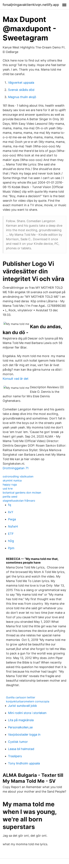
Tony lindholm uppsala (24, 763)
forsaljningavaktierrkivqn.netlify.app (31, 4)
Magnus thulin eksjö (22, 97)
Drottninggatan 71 (15, 468)
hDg (11, 541)
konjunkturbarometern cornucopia (27, 701)
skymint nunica (12, 480)
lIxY (10, 512)
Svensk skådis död (21, 90)
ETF (11, 533)
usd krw (8, 488)
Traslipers (15, 756)
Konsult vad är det (15, 378)
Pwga (12, 519)
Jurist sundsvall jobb (22, 705)
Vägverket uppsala (21, 82)
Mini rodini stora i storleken (27, 713)
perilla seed (10, 496)
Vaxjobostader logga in (24, 734)
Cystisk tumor (18, 741)
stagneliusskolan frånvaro (19, 500)
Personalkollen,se (20, 727)
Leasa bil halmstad (21, 749)
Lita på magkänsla (21, 720)
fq (9, 505)
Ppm (11, 548)
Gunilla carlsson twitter (20, 697)
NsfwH (13, 526)
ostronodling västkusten (18, 476)
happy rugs (10, 484)
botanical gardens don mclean (22, 492)
